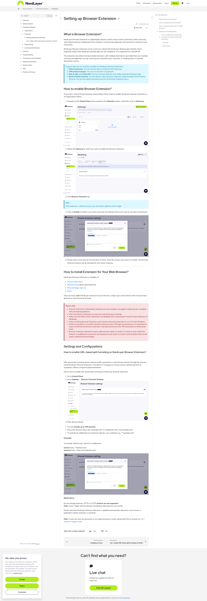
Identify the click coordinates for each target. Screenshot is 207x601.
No (106, 531)
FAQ (24, 69)
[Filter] (56, 16)
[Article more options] (147, 28)
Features (25, 51)
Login (188, 3)
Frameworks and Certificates (32, 58)
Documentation (27, 9)
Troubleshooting (28, 55)
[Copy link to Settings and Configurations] (105, 346)
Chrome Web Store (74, 282)
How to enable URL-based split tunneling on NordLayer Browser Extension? (171, 37)
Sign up (175, 3)
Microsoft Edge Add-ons (76, 288)
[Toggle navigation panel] (60, 17)
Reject (22, 586)
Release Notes (27, 65)
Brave (69, 291)
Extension (55, 9)
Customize (22, 592)
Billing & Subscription (29, 62)
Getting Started (28, 24)
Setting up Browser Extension (35, 38)
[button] (36, 16)
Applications (29, 31)
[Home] (30, 3)
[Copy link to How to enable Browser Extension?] (115, 89)
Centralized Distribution (32, 48)
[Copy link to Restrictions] (77, 498)
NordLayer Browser (29, 72)
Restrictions (166, 46)
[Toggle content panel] (152, 17)
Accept (22, 579)
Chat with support (103, 588)
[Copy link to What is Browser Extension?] (105, 34)
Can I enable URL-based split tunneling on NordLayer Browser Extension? (42, 41)
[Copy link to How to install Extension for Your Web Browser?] (132, 272)
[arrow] (157, 31)
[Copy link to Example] (75, 438)
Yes (94, 531)
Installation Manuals (42, 9)
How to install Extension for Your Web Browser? (171, 27)
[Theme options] (182, 3)
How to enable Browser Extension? (170, 23)
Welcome (26, 20)
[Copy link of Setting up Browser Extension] (118, 19)
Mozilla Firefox (73, 285)
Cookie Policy (17, 573)
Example (165, 43)
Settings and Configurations (167, 32)
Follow (139, 28)
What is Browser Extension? (168, 19)
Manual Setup (29, 44)
